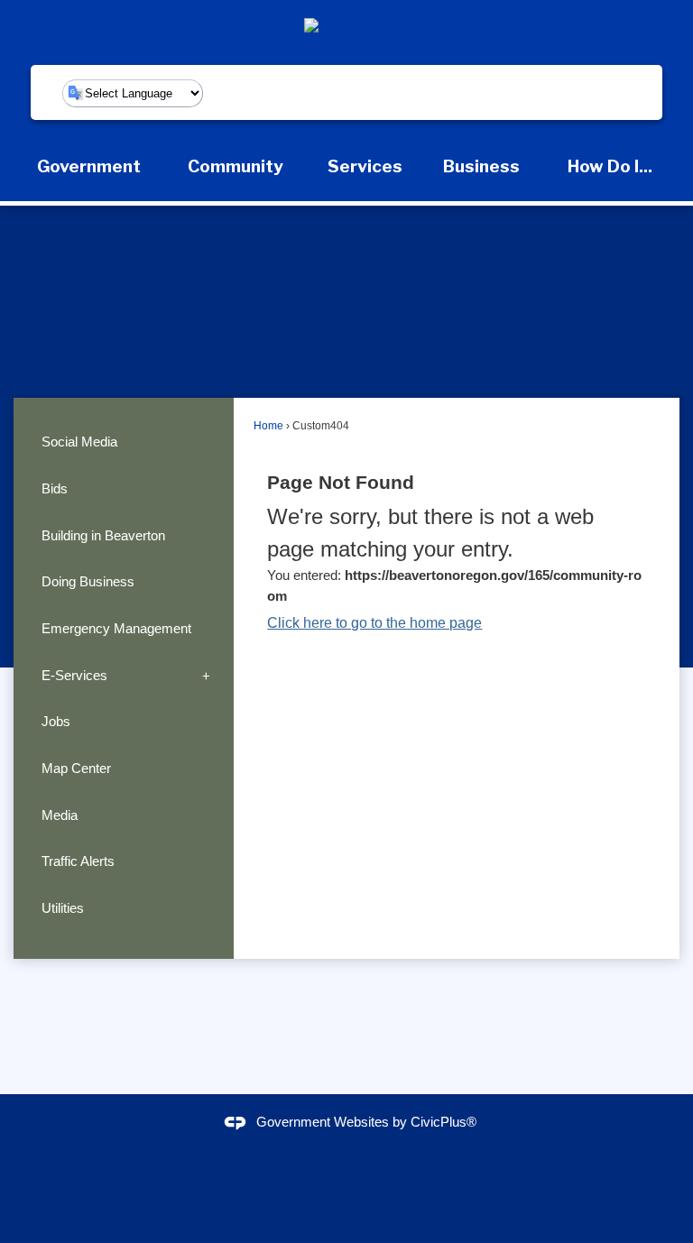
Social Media (79, 441)
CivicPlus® (443, 1121)
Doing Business (88, 581)
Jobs (56, 721)
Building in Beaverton (103, 535)
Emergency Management (116, 628)
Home (268, 425)
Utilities (63, 908)
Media (60, 815)
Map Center (76, 768)
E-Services (74, 675)
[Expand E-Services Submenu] (206, 674)
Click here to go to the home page (374, 623)
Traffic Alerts (78, 861)
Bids (55, 488)
